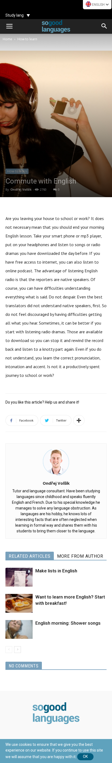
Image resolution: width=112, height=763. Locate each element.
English (98, 5)
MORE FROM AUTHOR (80, 556)
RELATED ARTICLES (30, 556)
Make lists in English (56, 570)
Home (7, 39)
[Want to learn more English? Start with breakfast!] (19, 603)
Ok (85, 756)
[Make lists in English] (19, 577)
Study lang (14, 15)
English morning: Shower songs (68, 623)
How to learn (27, 39)
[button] (104, 26)
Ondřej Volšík (21, 189)
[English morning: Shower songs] (19, 629)
